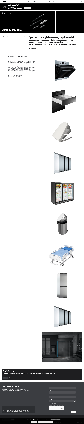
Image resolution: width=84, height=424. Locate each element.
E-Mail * (50, 390)
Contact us (10, 75)
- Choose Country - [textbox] (53, 401)
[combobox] (62, 401)
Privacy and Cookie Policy (56, 419)
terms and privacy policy (59, 405)
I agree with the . (57, 405)
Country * (50, 399)
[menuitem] (51, 2)
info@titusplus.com (10, 411)
